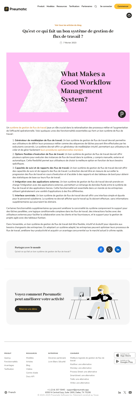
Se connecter (106, 6)
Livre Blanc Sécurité (56, 361)
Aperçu (7, 358)
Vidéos (29, 369)
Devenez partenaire (57, 358)
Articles (29, 361)
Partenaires (87, 6)
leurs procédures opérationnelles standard (62, 149)
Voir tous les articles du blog (68, 25)
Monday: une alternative (81, 368)
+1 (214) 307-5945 (56, 389)
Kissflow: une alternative (81, 364)
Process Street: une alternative (83, 371)
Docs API (30, 376)
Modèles (30, 358)
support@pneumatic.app (78, 389)
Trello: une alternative (79, 379)
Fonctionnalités (11, 361)
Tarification (74, 6)
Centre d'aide (32, 372)
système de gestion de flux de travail (28, 127)
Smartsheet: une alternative (82, 375)
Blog (28, 365)
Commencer (123, 6)
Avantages (9, 365)
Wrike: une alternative (80, 383)
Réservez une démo (28, 309)
